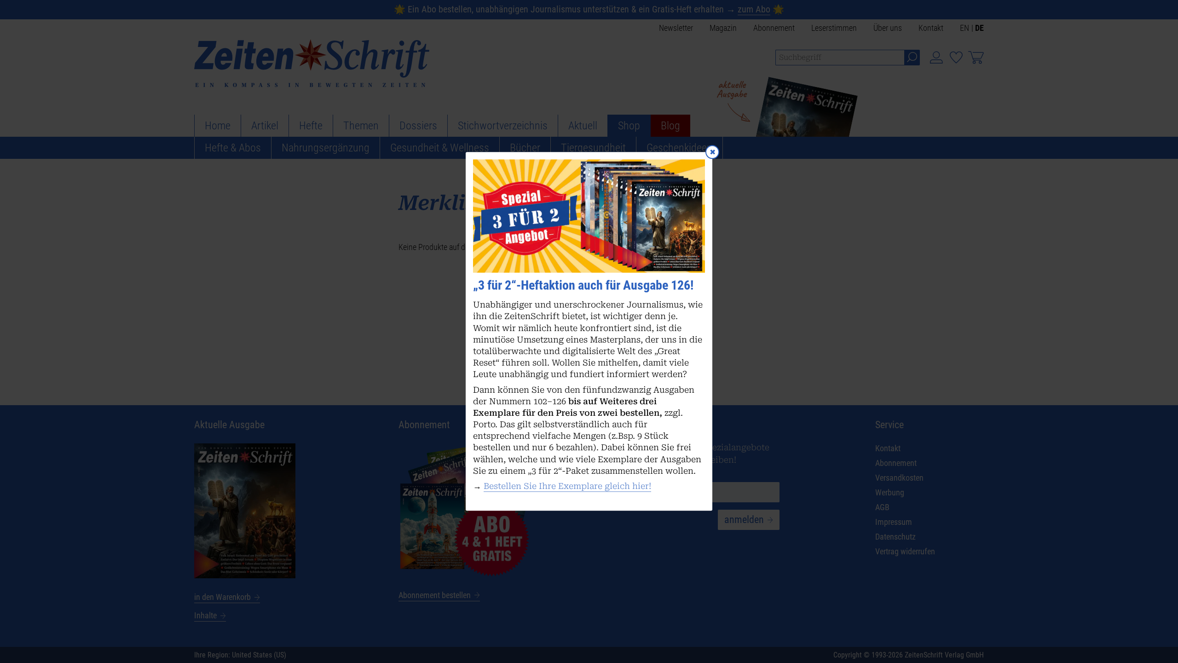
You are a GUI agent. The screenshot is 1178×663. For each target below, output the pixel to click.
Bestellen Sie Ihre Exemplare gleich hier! (567, 486)
